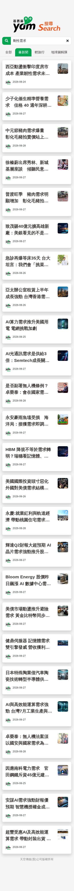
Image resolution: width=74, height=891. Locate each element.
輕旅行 (40, 52)
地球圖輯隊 (59, 52)
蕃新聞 (23, 52)
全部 (8, 52)
